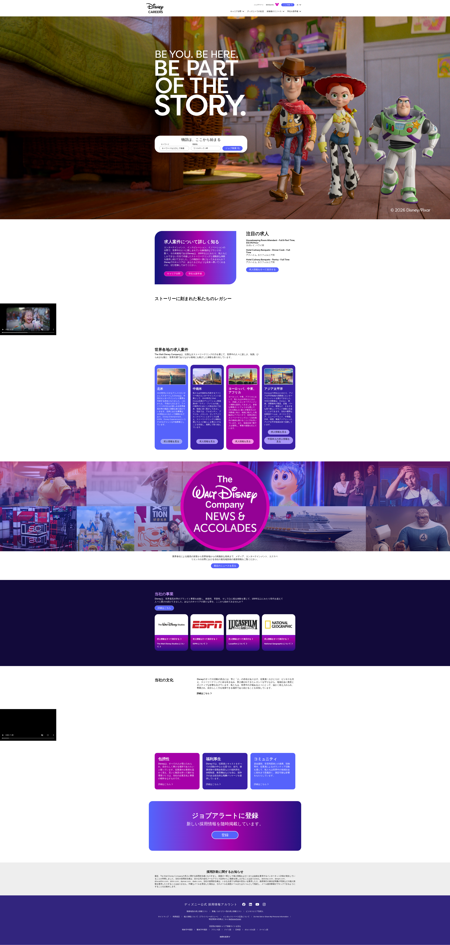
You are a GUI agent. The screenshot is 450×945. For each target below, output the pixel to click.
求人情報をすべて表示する (262, 269)
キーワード (165, 144)
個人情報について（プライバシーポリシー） (201, 916)
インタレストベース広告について (236, 916)
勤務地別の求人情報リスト (197, 911)
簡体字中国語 (187, 929)
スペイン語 (263, 929)
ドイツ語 (227, 929)
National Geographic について (277, 644)
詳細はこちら (166, 608)
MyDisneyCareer (235, 919)
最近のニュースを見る (225, 565)
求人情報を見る (172, 442)
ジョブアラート (259, 5)
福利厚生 (213, 759)
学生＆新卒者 (195, 273)
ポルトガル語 (250, 929)
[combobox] (206, 148)
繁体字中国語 (202, 929)
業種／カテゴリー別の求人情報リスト (227, 911)
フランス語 (215, 929)
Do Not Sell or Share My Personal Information (271, 916)
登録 (225, 835)
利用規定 (176, 916)
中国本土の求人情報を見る (279, 440)
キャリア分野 (173, 273)
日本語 (238, 929)
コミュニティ (265, 759)
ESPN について (199, 644)
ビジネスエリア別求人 (254, 911)
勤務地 (195, 144)
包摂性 (163, 759)
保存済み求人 (270, 5)
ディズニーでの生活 (255, 11)
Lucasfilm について (237, 644)
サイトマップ (163, 916)
